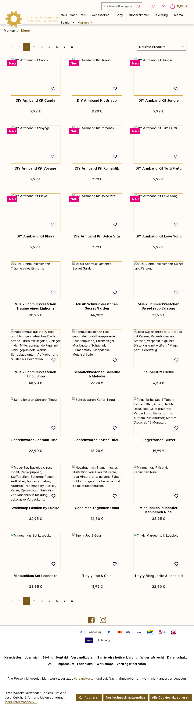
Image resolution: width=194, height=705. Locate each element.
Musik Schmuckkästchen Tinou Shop (35, 374)
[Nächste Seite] (64, 47)
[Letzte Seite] (72, 47)
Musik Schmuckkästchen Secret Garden (97, 306)
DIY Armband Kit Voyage (35, 168)
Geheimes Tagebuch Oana (97, 508)
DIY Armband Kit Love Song (158, 236)
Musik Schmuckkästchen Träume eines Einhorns (35, 306)
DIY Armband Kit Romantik (97, 168)
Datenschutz (177, 657)
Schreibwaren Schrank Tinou (35, 440)
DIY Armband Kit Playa (35, 236)
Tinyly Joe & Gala (97, 576)
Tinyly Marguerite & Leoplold (158, 576)
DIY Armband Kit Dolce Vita (97, 236)
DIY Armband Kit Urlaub (97, 100)
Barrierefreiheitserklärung (117, 657)
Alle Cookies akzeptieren (170, 697)
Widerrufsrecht (152, 657)
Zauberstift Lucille (158, 372)
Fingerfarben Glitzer (158, 440)
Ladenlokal (85, 664)
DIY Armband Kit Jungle (158, 100)
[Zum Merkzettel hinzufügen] (53, 88)
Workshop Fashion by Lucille (35, 508)
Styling (48, 657)
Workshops (104, 664)
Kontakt (62, 657)
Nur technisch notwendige (126, 697)
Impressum (66, 664)
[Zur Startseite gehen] (32, 18)
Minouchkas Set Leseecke (35, 576)
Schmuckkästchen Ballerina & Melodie (97, 374)
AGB (51, 664)
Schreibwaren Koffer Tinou (96, 440)
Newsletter (12, 657)
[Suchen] (137, 6)
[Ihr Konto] (163, 6)
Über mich (32, 657)
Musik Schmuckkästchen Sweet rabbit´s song (158, 306)
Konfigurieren (89, 697)
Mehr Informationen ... (21, 702)
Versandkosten (82, 657)
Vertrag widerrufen (131, 664)
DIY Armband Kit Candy (35, 100)
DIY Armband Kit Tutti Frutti (158, 168)
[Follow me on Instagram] (103, 621)
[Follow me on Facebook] (92, 621)
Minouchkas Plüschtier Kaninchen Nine (158, 510)
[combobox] (117, 6)
